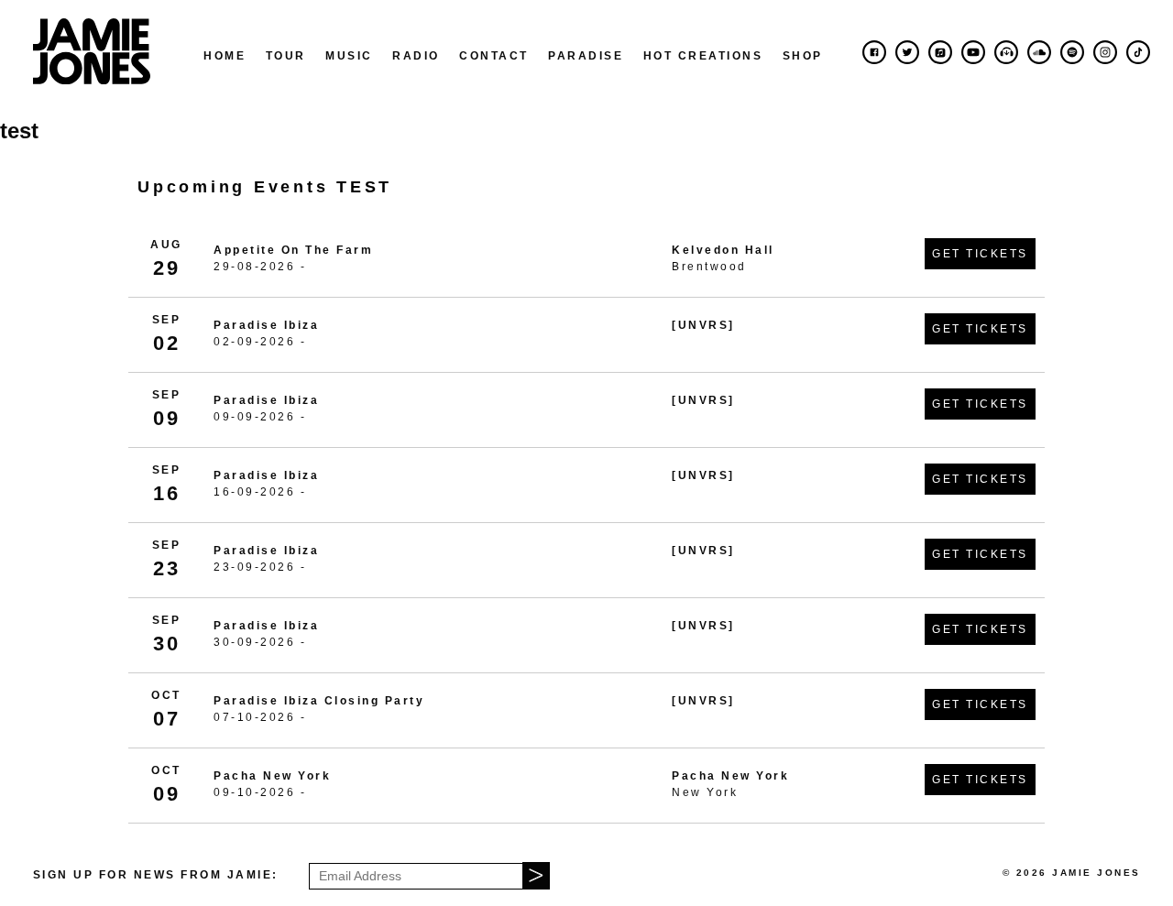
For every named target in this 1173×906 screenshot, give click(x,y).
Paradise (585, 55)
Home (224, 55)
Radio (416, 55)
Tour (286, 55)
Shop (803, 55)
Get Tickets (980, 253)
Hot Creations (703, 55)
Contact (494, 55)
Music (349, 55)
